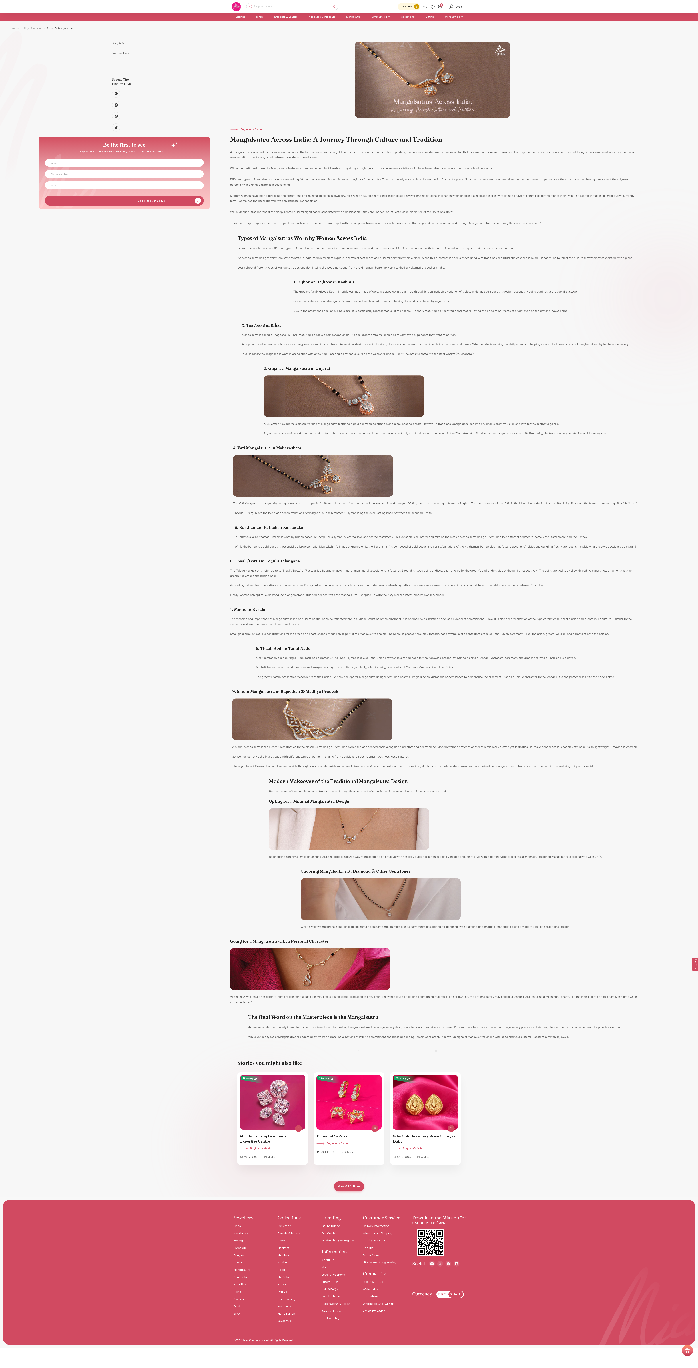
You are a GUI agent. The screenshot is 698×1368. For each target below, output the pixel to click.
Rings (259, 16)
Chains (238, 1262)
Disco (281, 1269)
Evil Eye (282, 1291)
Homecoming (286, 1299)
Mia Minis (283, 1255)
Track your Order (374, 1240)
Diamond (240, 1299)
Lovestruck (285, 1320)
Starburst (284, 1262)
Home (15, 28)
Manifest (283, 1248)
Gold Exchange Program (338, 1240)
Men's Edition (286, 1313)
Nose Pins (240, 1284)
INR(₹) (442, 1294)
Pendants (240, 1277)
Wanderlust (285, 1306)
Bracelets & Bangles (286, 16)
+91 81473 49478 (374, 1311)
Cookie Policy (330, 1318)
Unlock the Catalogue (151, 200)
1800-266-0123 (373, 1282)
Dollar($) (456, 1294)
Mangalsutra (353, 16)
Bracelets (240, 1248)
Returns (368, 1248)
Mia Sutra (284, 1277)
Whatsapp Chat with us (378, 1303)
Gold (237, 1306)
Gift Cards (328, 1233)
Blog (325, 1267)
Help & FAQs (330, 1289)
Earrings (240, 16)
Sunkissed (284, 1226)
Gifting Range (331, 1226)
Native (282, 1284)
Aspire (282, 1240)
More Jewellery (454, 16)
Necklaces (241, 1233)
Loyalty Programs (333, 1274)
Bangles (239, 1255)
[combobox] (294, 6)
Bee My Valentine (289, 1233)
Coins (237, 1291)
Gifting (430, 16)
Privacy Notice (331, 1311)
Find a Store (371, 1255)
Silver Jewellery (381, 16)
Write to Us (370, 1289)
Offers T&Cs (330, 1282)
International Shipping (377, 1233)
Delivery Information (376, 1226)
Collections (407, 16)
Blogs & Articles (32, 28)
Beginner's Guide (261, 1148)
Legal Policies (331, 1296)
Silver (237, 1313)
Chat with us (371, 1296)
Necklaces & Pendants (322, 16)
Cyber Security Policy (336, 1303)
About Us (328, 1260)
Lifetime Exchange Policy (379, 1262)
